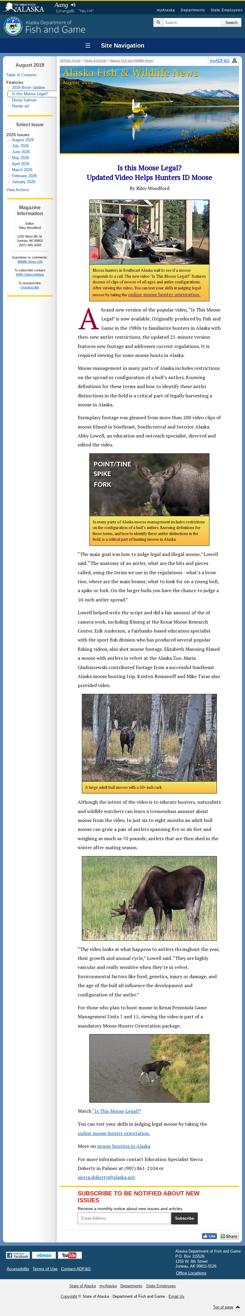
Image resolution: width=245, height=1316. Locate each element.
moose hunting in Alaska (123, 1146)
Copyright (69, 1296)
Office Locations (191, 1273)
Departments (193, 10)
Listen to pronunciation (73, 5)
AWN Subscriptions (30, 274)
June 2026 (21, 152)
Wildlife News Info (30, 261)
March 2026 (22, 170)
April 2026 (20, 164)
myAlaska (166, 10)
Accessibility (18, 1268)
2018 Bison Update (28, 87)
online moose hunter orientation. (164, 294)
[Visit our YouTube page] (70, 1255)
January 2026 (23, 182)
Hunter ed (20, 106)
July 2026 (20, 146)
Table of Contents (21, 75)
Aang (61, 4)
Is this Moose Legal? (30, 94)
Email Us (176, 1296)
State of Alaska (26, 7)
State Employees (227, 10)
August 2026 (23, 140)
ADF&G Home (70, 60)
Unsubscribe (30, 287)
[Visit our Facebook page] (18, 1255)
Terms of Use (45, 1268)
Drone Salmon (24, 100)
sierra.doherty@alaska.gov (106, 1177)
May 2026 (20, 158)
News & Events (95, 60)
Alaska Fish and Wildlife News (131, 60)
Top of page (223, 1307)
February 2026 (24, 176)
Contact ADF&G (76, 1268)
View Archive (17, 190)
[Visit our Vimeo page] (44, 1255)
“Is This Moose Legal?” (116, 1111)
